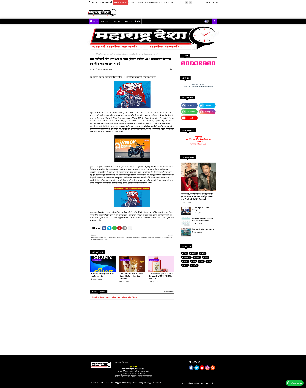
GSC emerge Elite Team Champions (200, 209)
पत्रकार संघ (187, 257)
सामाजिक (195, 265)
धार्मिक (203, 253)
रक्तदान (186, 261)
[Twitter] (109, 228)
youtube (191, 118)
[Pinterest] (119, 228)
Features (117, 21)
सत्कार (186, 265)
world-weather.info (198, 84)
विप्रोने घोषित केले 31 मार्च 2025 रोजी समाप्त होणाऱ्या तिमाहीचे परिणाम (202, 219)
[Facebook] (104, 228)
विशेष (202, 261)
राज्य (194, 261)
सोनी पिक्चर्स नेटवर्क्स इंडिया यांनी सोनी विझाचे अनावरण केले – (102, 274)
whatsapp (191, 112)
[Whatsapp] (114, 228)
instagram (209, 112)
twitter (209, 105)
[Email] (124, 228)
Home (95, 21)
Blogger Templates (122, 382)
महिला (206, 257)
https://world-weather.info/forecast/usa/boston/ (198, 87)
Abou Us (128, 21)
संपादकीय (137, 21)
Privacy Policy (209, 383)
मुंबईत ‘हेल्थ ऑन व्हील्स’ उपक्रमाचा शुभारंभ (203, 229)
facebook (191, 105)
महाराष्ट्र (197, 257)
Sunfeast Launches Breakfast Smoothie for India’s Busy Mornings (131, 275)
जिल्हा (185, 253)
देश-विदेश (194, 253)
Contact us (198, 383)
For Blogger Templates (152, 382)
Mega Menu (105, 21)
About (190, 383)
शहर (209, 261)
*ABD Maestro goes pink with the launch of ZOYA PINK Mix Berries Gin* (153, 2)
